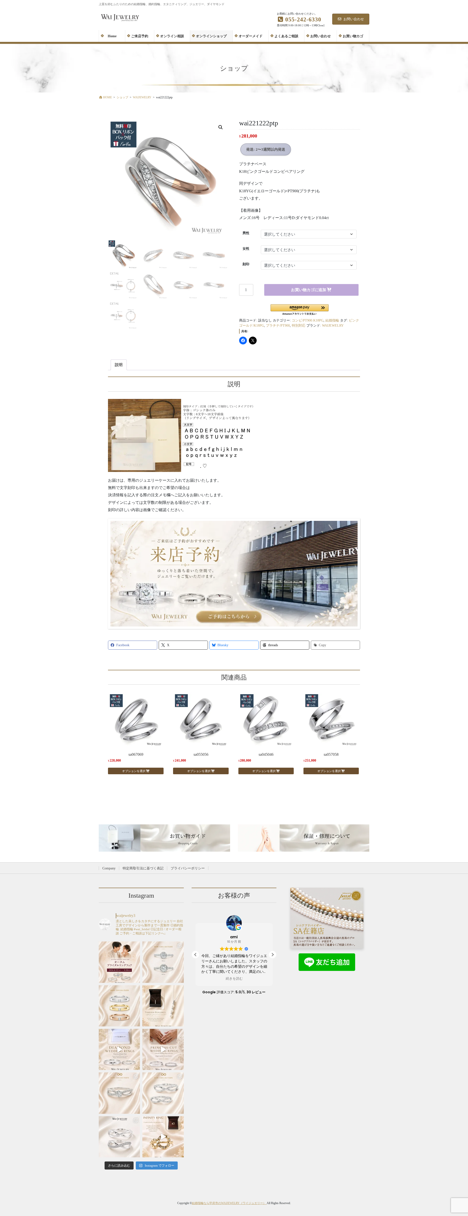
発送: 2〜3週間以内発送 (265, 149)
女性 (246, 248)
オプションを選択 (134, 771)
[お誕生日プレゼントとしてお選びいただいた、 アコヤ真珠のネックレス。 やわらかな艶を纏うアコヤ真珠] (163, 1005)
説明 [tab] (119, 365)
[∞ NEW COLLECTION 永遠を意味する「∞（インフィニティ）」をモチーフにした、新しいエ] (119, 1093)
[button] (220, 127)
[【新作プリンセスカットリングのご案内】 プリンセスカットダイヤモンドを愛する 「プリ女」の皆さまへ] (119, 1005)
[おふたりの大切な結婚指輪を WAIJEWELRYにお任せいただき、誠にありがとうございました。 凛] (163, 1049)
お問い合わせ (353, 19)
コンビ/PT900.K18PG (307, 320)
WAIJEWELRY (333, 325)
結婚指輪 (332, 320)
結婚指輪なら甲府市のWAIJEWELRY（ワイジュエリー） (229, 1203)
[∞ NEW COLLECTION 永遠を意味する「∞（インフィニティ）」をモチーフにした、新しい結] (119, 1136)
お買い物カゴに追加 (308, 290)
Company (109, 868)
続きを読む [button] (234, 978)
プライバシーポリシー (188, 868)
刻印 (246, 264)
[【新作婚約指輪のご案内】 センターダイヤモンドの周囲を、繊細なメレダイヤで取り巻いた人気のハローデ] (163, 962)
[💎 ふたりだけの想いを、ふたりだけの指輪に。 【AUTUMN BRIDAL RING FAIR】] (119, 962)
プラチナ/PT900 (278, 325)
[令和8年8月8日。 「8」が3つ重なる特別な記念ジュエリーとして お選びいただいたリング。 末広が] (163, 1136)
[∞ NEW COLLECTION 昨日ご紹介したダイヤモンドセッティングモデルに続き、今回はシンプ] (163, 1093)
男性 (246, 233)
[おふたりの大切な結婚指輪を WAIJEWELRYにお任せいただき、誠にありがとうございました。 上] (119, 1049)
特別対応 (298, 325)
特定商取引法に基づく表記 (143, 868)
